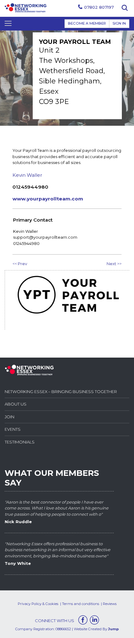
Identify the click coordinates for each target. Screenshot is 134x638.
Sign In (119, 23)
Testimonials (20, 441)
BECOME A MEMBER (87, 23)
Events (13, 429)
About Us (15, 403)
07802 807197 (99, 7)
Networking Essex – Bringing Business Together (61, 391)
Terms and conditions (80, 604)
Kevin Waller (27, 175)
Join (9, 416)
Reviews (110, 604)
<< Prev (19, 263)
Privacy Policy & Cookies (38, 604)
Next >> (114, 263)
